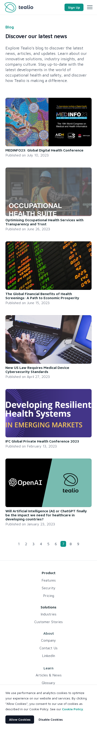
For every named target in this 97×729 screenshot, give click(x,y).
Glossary (48, 683)
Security (48, 588)
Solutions (48, 607)
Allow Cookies (19, 719)
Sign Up (74, 7)
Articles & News (49, 675)
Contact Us (48, 648)
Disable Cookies (51, 719)
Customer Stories (48, 622)
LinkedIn (48, 656)
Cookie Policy (72, 709)
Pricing (48, 596)
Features (49, 580)
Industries (48, 614)
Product (48, 573)
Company (48, 640)
